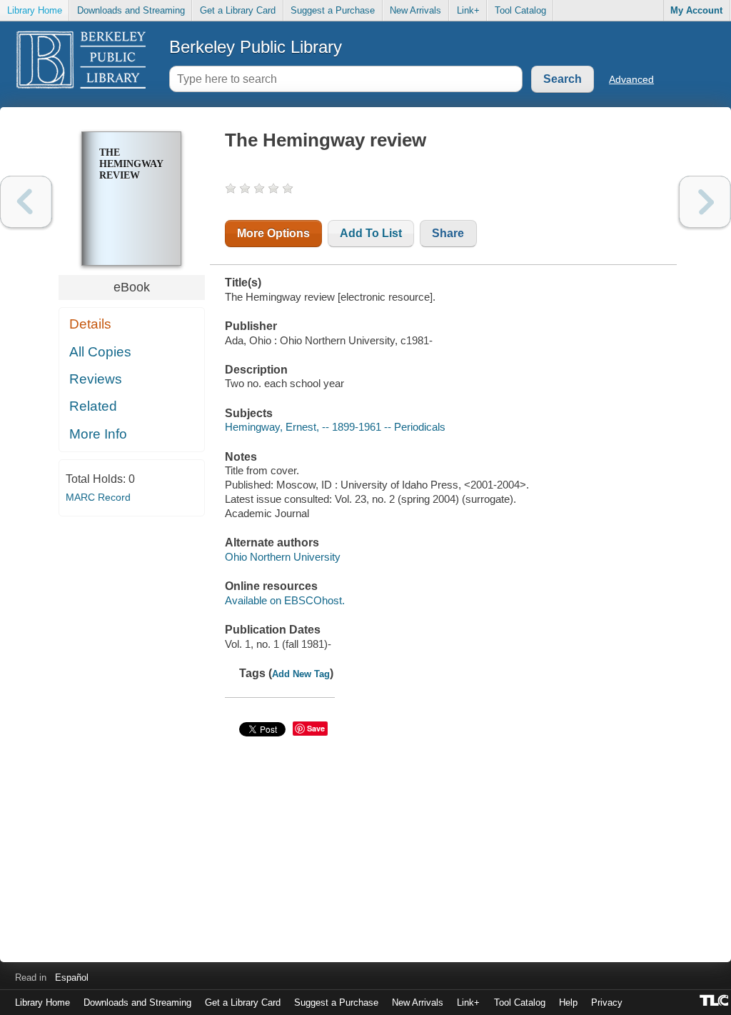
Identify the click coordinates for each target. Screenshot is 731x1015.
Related (93, 406)
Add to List (371, 233)
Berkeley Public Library (255, 46)
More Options (273, 233)
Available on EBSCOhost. (285, 600)
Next (705, 202)
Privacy (606, 1002)
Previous (26, 202)
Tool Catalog (520, 10)
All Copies (100, 351)
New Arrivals (415, 10)
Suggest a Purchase (333, 10)
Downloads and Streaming (131, 10)
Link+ (468, 10)
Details (90, 323)
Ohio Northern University (283, 557)
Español (72, 977)
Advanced (631, 79)
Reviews (95, 378)
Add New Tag (301, 674)
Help (568, 1002)
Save (316, 728)
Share (448, 233)
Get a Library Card (238, 10)
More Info (98, 433)
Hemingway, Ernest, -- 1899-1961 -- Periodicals (335, 427)
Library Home (34, 10)
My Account (696, 10)
